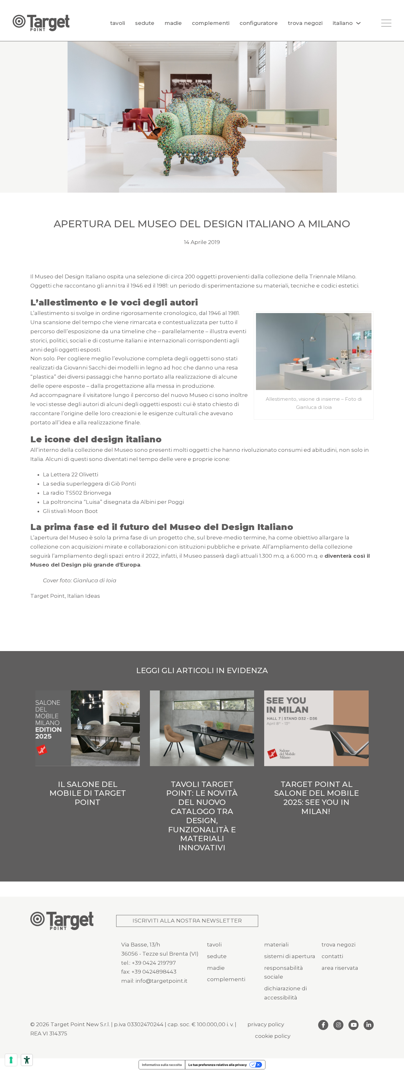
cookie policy (272, 1036)
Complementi (210, 23)
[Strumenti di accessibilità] (27, 1060)
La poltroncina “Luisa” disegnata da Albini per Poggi (113, 502)
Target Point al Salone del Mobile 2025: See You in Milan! (316, 798)
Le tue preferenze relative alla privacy (217, 1065)
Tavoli (117, 23)
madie (216, 968)
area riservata (340, 968)
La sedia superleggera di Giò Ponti (89, 483)
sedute (217, 956)
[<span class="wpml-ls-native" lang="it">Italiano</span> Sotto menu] (358, 23)
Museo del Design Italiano (70, 276)
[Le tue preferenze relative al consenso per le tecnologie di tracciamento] (11, 1060)
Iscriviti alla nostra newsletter (187, 920)
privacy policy (265, 1024)
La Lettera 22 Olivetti (70, 474)
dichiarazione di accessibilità (285, 993)
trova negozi (338, 944)
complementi (226, 979)
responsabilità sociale (283, 972)
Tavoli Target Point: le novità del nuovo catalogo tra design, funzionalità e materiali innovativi (202, 816)
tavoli (214, 944)
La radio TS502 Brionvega (77, 493)
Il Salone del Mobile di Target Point (87, 793)
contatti (332, 956)
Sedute (144, 23)
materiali (276, 944)
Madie (173, 23)
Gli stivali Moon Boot (70, 511)
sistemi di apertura (289, 956)
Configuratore (259, 23)
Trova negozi (305, 23)
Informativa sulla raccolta (162, 1065)
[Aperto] (386, 23)
